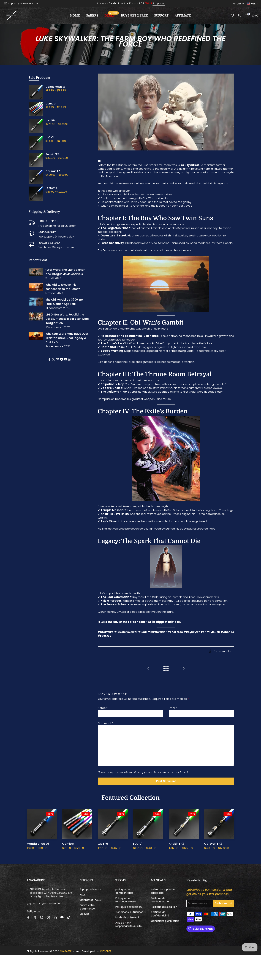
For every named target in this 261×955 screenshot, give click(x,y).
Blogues (84, 914)
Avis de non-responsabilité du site (128, 924)
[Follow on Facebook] (28, 917)
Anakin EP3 (52, 154)
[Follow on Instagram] (41, 917)
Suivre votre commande (87, 906)
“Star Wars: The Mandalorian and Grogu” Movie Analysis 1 (65, 272)
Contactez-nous (90, 900)
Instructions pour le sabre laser (163, 891)
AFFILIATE (183, 15)
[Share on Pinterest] (57, 359)
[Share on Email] (65, 359)
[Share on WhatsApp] (69, 359)
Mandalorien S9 (55, 86)
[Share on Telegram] (61, 359)
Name (103, 708)
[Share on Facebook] (49, 359)
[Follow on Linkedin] (55, 917)
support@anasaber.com (23, 3)
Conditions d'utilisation (129, 912)
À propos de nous (90, 889)
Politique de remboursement (125, 900)
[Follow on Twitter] (35, 917)
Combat (50, 103)
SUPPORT (161, 15)
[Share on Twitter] (53, 359)
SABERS (92, 15)
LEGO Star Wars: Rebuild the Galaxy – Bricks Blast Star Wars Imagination (67, 319)
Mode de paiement (127, 917)
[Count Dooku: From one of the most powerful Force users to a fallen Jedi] (148, 668)
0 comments (222, 651)
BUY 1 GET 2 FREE (134, 15)
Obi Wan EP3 (53, 171)
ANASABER (66, 951)
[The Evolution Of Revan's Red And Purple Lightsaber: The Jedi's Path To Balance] (184, 668)
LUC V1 (49, 137)
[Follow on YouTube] (62, 917)
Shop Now (159, 3)
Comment (105, 723)
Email (173, 708)
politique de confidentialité (124, 891)
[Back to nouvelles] (166, 668)
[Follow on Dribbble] (48, 917)
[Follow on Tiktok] (68, 917)
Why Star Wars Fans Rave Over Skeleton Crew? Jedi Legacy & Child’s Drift (66, 338)
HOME (75, 15)
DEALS (110, 15)
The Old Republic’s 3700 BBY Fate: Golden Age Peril (64, 302)
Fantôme (51, 188)
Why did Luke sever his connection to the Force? (62, 287)
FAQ (82, 894)
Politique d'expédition (128, 907)
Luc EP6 (50, 120)
